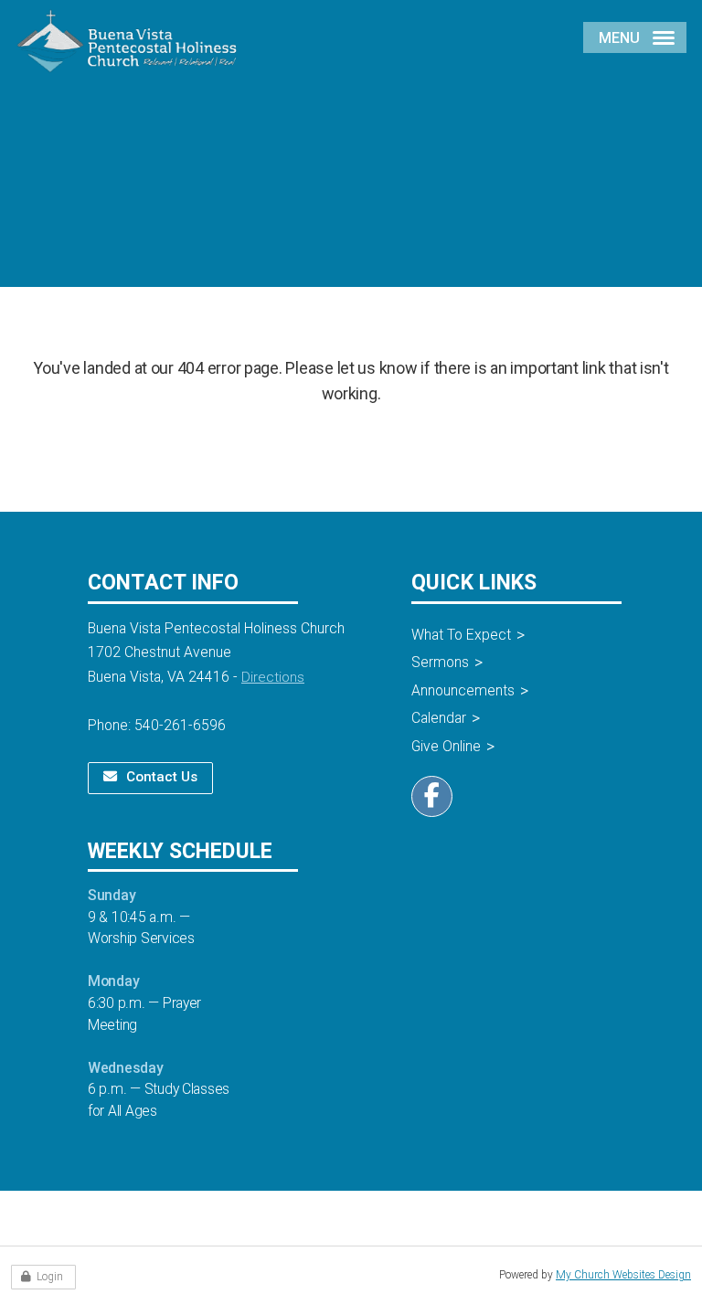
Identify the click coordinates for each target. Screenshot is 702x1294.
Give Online (446, 746)
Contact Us (161, 777)
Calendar (438, 718)
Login (50, 1276)
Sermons (440, 662)
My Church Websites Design (623, 1274)
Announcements (463, 690)
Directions (272, 677)
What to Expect (461, 634)
